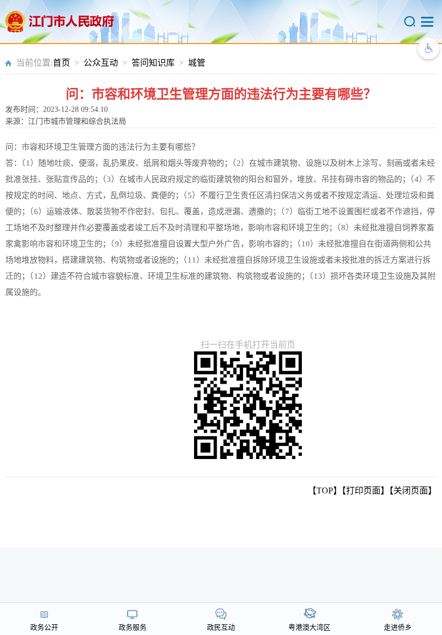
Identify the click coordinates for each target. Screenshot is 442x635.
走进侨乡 (398, 627)
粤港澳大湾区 (309, 627)
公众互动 (101, 62)
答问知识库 (153, 62)
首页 (61, 62)
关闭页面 (410, 490)
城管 (196, 62)
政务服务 (133, 627)
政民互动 (221, 627)
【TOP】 (325, 490)
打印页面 (363, 490)
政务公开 (44, 627)
